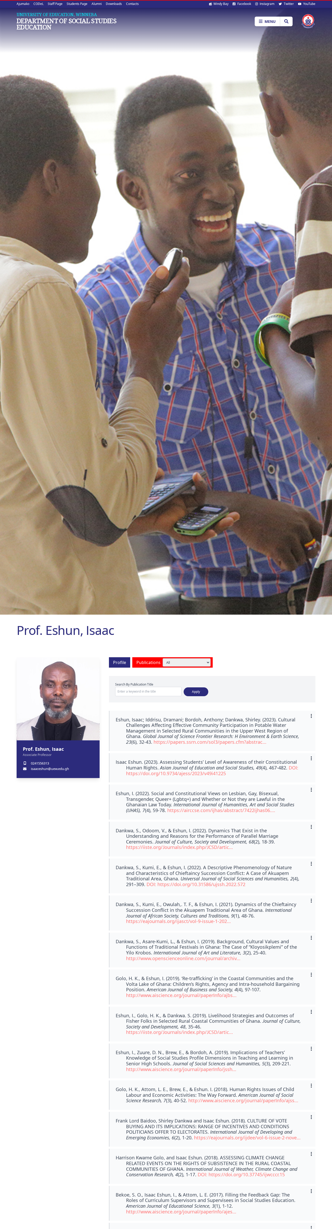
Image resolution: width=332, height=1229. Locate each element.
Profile (119, 662)
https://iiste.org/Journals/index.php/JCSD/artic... (179, 847)
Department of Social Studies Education (66, 24)
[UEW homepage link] (308, 21)
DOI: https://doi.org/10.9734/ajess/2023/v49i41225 (212, 770)
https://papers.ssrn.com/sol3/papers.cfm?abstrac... (210, 742)
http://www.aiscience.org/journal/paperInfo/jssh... (181, 1069)
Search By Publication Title (134, 684)
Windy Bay (221, 4)
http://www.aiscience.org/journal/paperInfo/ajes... (181, 1211)
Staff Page (55, 4)
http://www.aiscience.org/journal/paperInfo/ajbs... (181, 995)
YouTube (308, 4)
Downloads (114, 4)
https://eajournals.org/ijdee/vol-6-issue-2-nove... (247, 1137)
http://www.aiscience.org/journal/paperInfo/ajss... (243, 1100)
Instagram (266, 4)
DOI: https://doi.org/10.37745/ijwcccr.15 (241, 1174)
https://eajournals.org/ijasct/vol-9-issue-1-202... (178, 921)
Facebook (244, 4)
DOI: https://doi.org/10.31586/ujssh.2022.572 (196, 884)
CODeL (38, 4)
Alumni (97, 4)
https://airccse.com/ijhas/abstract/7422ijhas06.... (221, 810)
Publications (148, 662)
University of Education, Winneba (57, 14)
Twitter (288, 4)
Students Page (77, 4)
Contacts (132, 4)
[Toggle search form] (286, 21)
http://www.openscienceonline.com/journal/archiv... (183, 958)
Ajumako (23, 4)
